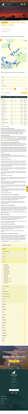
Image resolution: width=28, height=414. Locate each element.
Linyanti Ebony (3, 106)
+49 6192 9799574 (14, 361)
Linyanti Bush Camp (3, 104)
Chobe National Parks (5, 139)
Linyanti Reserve (3, 138)
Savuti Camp (2, 115)
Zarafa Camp (2, 124)
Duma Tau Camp (3, 100)
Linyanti (21, 100)
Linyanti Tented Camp (4, 111)
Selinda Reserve (15, 137)
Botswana (25, 100)
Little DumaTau (3, 113)
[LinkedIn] (15, 393)
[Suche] (24, 4)
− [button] (2, 66)
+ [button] (2, 65)
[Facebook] (12, 393)
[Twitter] (16, 393)
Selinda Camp (3, 117)
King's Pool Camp (3, 102)
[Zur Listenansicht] (24, 93)
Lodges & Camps (6, 245)
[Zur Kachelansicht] (22, 93)
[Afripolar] (8, 4)
